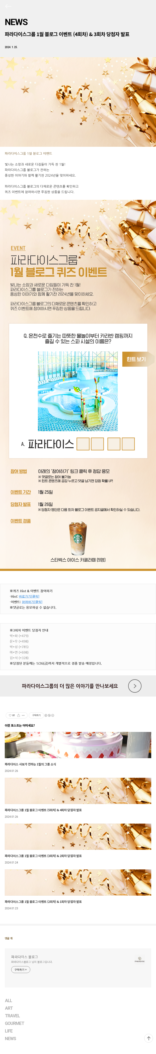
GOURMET (14, 1023)
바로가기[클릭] (29, 596)
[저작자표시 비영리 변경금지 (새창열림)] (49, 715)
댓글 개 (9, 938)
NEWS (16, 22)
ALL (8, 1000)
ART (9, 1008)
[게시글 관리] (23, 715)
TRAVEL (12, 1015)
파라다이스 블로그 (24, 956)
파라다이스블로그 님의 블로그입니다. (32, 962)
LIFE (9, 1031)
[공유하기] (18, 715)
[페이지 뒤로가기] (8, 7)
